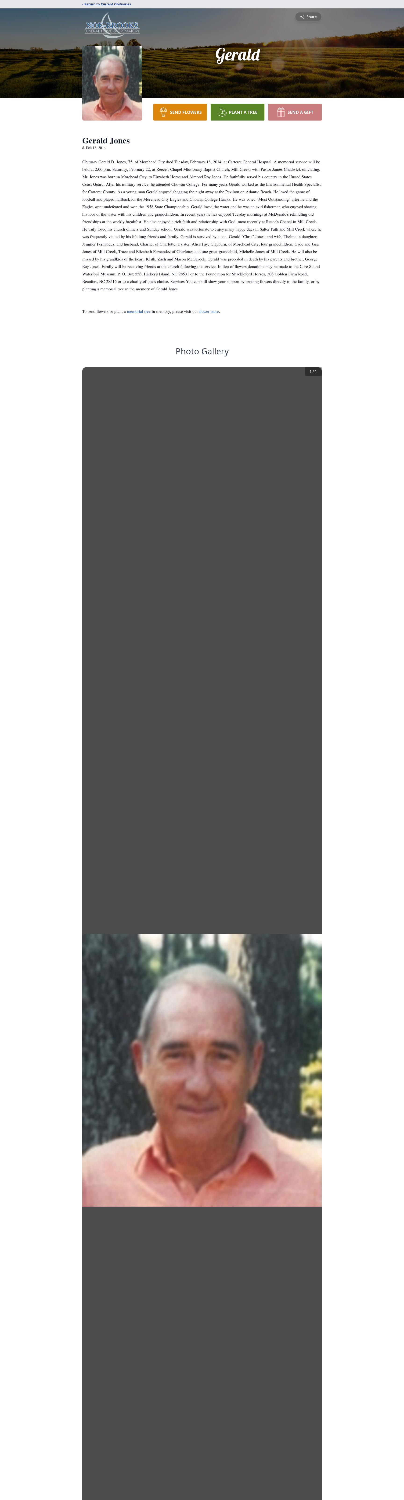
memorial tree (139, 311)
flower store (209, 311)
